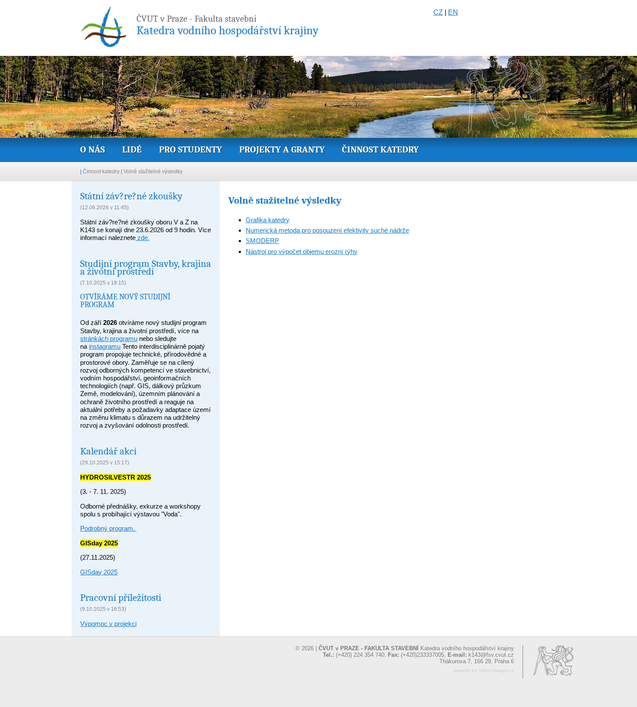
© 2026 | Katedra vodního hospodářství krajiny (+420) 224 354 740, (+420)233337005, (405, 651)
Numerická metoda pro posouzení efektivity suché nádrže (327, 230)
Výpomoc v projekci (108, 623)
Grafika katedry (267, 220)
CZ (438, 12)
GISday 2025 (98, 572)
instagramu (104, 346)
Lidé (132, 149)
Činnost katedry (380, 149)
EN (453, 12)
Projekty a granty (282, 149)
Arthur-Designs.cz (496, 670)
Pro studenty (190, 149)
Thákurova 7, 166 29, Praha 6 (476, 661)
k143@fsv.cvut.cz (491, 655)
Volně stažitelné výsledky (153, 172)
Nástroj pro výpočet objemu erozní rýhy (302, 251)
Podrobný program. (108, 528)
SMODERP (262, 240)
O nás (92, 149)
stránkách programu (108, 338)
